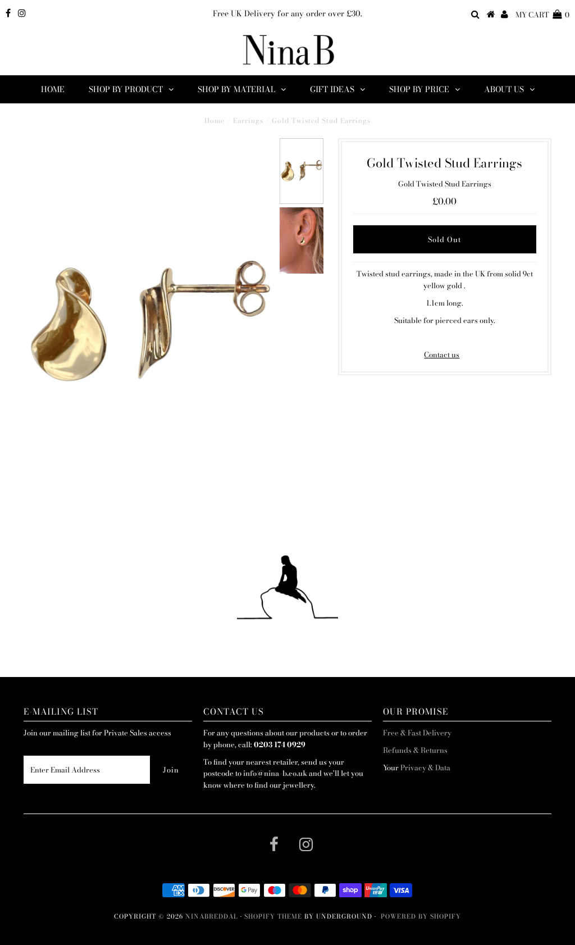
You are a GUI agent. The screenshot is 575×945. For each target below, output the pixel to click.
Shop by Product (126, 89)
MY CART (542, 14)
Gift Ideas (332, 89)
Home (53, 89)
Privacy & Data (425, 767)
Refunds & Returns (415, 750)
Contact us (441, 354)
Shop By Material (236, 89)
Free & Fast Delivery (417, 732)
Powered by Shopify (421, 916)
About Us (504, 89)
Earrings (248, 120)
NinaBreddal (211, 916)
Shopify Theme (273, 916)
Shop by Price (419, 89)
